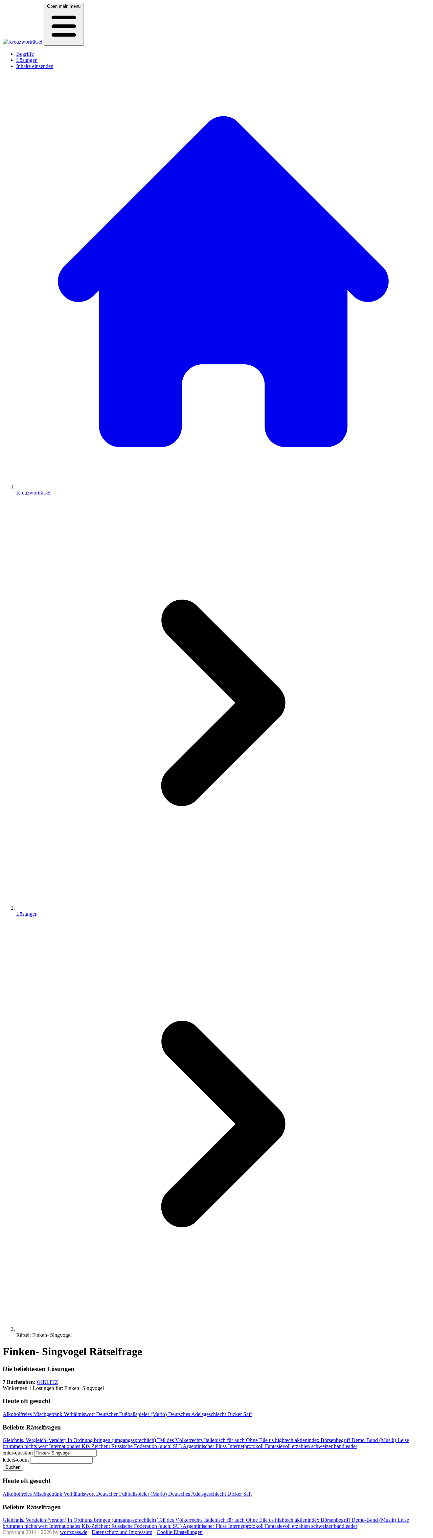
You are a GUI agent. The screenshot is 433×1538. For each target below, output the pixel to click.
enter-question (18, 1453)
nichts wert (36, 1446)
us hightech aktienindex (295, 1440)
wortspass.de (73, 1532)
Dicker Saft (239, 1414)
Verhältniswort (80, 1414)
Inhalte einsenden (34, 66)
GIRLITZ (47, 1382)
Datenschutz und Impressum (122, 1532)
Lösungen (27, 60)
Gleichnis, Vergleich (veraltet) (35, 1440)
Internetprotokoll (246, 1446)
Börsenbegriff (336, 1440)
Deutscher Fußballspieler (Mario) (132, 1414)
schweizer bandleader (334, 1446)
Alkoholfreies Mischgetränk (33, 1414)
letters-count (16, 1460)
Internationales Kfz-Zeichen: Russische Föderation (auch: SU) (116, 1446)
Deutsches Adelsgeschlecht (197, 1414)
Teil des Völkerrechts (180, 1440)
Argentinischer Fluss (205, 1446)
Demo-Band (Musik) (374, 1440)
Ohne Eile (257, 1440)
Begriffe (25, 54)
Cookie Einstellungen (180, 1532)
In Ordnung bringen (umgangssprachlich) (112, 1440)
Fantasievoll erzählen (288, 1446)
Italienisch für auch (225, 1440)
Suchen (12, 1467)
